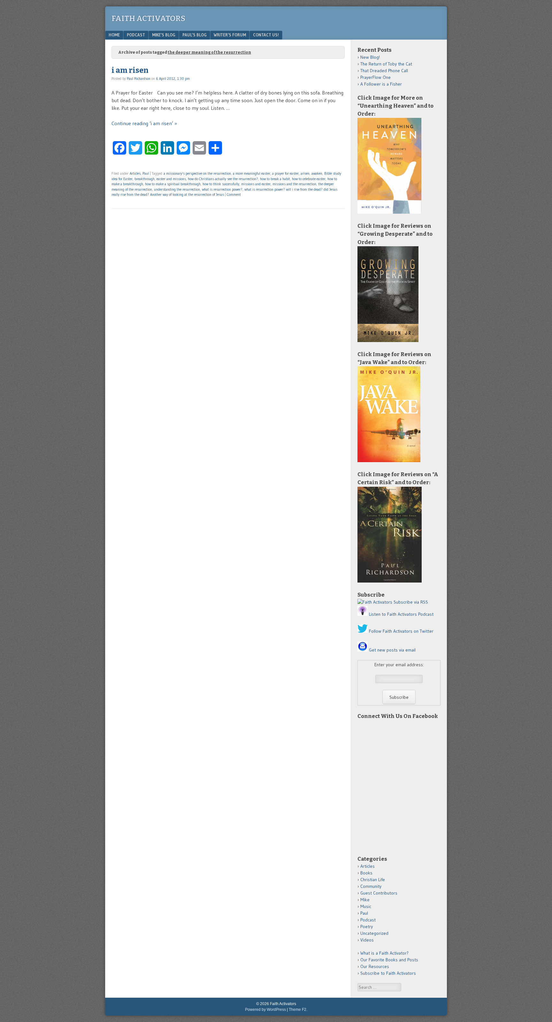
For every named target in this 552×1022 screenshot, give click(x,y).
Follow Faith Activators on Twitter (401, 631)
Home (114, 34)
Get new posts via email (392, 650)
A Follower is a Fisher (381, 84)
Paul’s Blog (194, 34)
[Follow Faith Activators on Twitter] (362, 631)
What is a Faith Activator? (384, 953)
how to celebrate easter (309, 179)
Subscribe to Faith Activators (388, 973)
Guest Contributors (378, 893)
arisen (305, 173)
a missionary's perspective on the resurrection (197, 173)
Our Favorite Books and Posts (389, 960)
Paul (145, 173)
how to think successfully (221, 184)
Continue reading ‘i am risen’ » (144, 123)
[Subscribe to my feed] (374, 602)
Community (370, 886)
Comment (234, 194)
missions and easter (256, 184)
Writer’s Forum (230, 34)
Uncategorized (374, 933)
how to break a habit (275, 179)
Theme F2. (298, 1009)
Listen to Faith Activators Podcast (401, 614)
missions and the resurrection (294, 184)
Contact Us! (266, 34)
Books (366, 873)
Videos (367, 940)
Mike (365, 900)
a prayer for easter (285, 173)
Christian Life (372, 879)
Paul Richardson (138, 78)
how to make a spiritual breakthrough (173, 184)
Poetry (366, 926)
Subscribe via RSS (411, 602)
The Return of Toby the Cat (386, 64)
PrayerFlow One (375, 77)
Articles (135, 173)
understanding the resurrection (177, 189)
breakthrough (144, 179)
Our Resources (374, 966)
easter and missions (171, 179)
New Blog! (370, 57)
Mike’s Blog (163, 34)
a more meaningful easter (251, 173)
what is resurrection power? (222, 189)
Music (365, 906)
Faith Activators (148, 18)
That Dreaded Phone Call (384, 70)
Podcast (136, 34)
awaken (316, 173)
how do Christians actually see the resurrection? (223, 179)
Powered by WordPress (265, 1009)
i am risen (130, 70)
